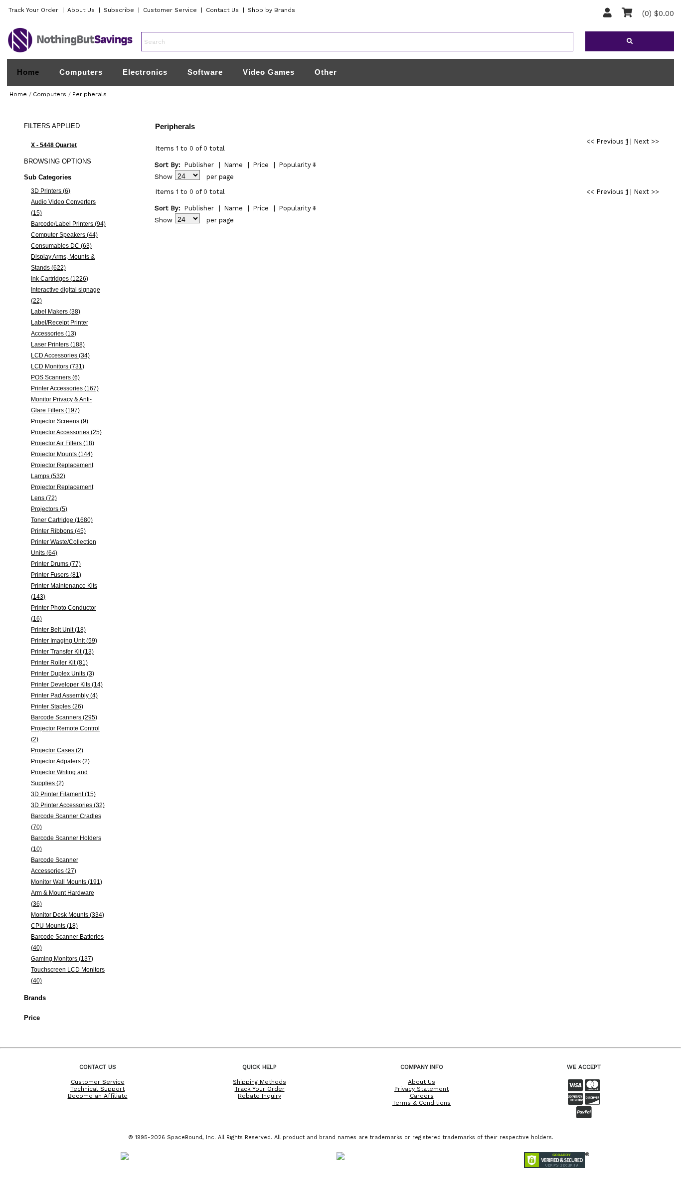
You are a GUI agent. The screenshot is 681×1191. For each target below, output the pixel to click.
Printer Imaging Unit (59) (64, 640)
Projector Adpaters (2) (60, 761)
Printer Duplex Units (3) (62, 673)
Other (326, 72)
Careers (422, 1095)
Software (205, 72)
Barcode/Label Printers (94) (68, 223)
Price (261, 165)
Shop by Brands (271, 9)
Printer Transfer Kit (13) (62, 651)
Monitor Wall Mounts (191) (66, 881)
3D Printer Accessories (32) (68, 805)
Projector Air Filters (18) (62, 443)
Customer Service (170, 9)
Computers (81, 72)
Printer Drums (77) (56, 563)
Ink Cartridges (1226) (59, 278)
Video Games (269, 72)
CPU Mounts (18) (54, 925)
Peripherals (89, 94)
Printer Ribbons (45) (58, 530)
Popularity (295, 165)
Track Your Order (33, 9)
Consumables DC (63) (61, 245)
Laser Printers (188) (58, 344)
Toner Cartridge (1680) (62, 519)
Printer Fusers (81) (56, 574)
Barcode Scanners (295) (64, 717)
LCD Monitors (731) (57, 366)
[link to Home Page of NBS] (70, 52)
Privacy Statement (421, 1088)
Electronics (145, 72)
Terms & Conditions (421, 1102)
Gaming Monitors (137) (62, 958)
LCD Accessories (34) (60, 355)
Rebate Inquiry (259, 1095)
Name (233, 165)
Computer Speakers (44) (64, 234)
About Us (81, 9)
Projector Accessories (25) (66, 432)
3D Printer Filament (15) (63, 794)
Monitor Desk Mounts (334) (67, 914)
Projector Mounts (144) (62, 454)
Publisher (199, 165)
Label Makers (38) (55, 311)
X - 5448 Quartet (54, 145)
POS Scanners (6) (55, 377)
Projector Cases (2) (57, 750)
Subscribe (119, 9)
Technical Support (97, 1088)
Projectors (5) (49, 509)
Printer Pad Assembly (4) (64, 695)
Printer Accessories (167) (65, 388)
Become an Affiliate (98, 1095)
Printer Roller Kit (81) (59, 662)
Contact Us (222, 9)
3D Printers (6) (50, 190)
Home (28, 72)
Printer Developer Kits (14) (67, 684)
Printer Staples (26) (57, 706)
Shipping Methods (259, 1081)
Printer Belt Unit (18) (58, 629)
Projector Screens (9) (59, 421)
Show (163, 176)
